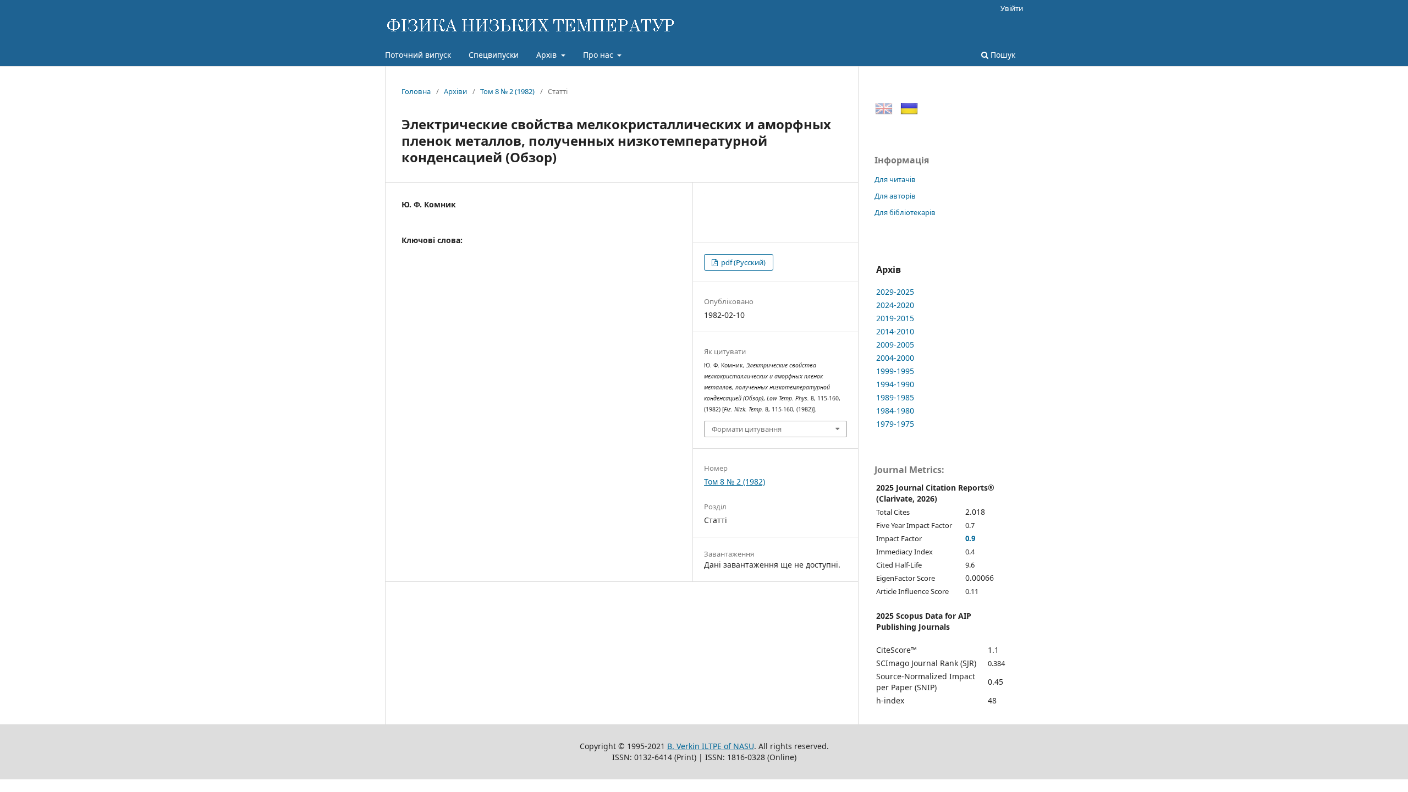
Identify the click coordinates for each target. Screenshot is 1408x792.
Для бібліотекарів (905, 212)
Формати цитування (747, 429)
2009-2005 (895, 344)
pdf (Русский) (742, 262)
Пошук (1001, 55)
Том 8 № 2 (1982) (507, 91)
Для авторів (895, 196)
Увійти (1011, 8)
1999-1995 (895, 371)
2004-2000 (895, 358)
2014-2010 (895, 331)
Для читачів (895, 179)
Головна (416, 91)
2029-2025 (895, 292)
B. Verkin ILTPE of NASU (710, 746)
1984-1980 (895, 410)
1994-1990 (895, 384)
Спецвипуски (494, 55)
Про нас (599, 55)
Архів (547, 55)
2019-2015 (895, 318)
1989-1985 (895, 397)
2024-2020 (895, 305)
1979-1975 (895, 424)
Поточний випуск (418, 55)
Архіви (455, 91)
